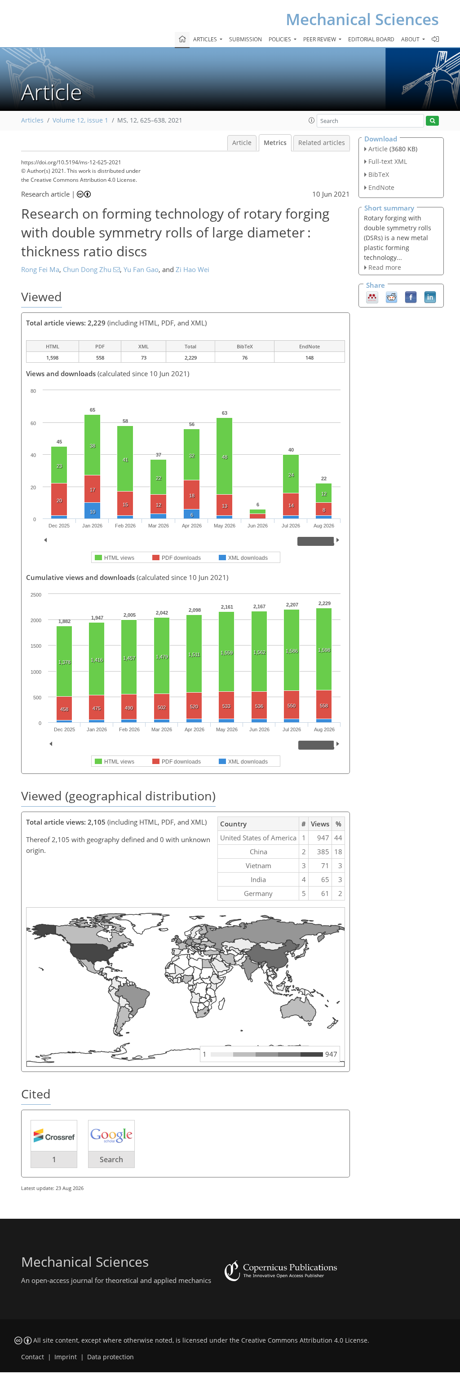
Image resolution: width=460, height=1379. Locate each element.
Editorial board (371, 39)
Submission (245, 39)
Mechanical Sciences (362, 19)
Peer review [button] (320, 39)
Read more (384, 267)
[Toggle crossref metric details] (54, 1134)
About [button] (411, 39)
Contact (32, 1357)
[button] (312, 120)
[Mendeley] (372, 296)
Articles (32, 120)
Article (242, 143)
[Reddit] (391, 296)
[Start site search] (432, 121)
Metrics (275, 143)
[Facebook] (411, 296)
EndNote (381, 187)
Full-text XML (387, 161)
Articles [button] (205, 39)
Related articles (321, 143)
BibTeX (378, 174)
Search (111, 1159)
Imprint (65, 1357)
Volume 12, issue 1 (80, 120)
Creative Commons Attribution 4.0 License (304, 1340)
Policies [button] (280, 39)
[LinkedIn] (430, 296)
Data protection (110, 1357)
